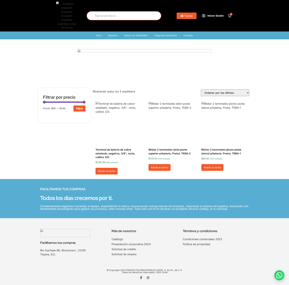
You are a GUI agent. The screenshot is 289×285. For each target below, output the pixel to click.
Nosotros (113, 35)
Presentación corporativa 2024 (131, 244)
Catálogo (117, 239)
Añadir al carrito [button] (106, 171)
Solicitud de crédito (124, 249)
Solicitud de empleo (124, 254)
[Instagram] (148, 278)
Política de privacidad (196, 244)
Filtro (79, 108)
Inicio (98, 35)
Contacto (188, 35)
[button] (279, 275)
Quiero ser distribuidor (136, 35)
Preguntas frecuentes (165, 35)
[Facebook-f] (141, 278)
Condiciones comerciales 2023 (202, 239)
